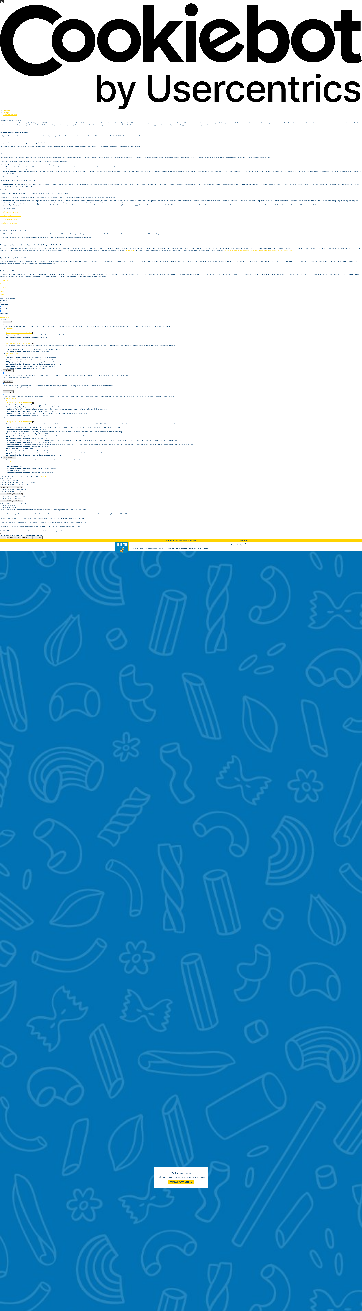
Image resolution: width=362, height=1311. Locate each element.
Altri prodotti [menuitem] (195, 548)
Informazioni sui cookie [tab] (11, 117)
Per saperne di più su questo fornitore (19, 333)
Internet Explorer (6, 280)
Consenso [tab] (6, 111)
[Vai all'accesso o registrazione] (237, 544)
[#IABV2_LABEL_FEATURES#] (11, 494)
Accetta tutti (37, 537)
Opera (2, 291)
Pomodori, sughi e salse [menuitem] (154, 548)
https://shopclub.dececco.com (10, 216)
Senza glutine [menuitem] (181, 548)
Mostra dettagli (5, 317)
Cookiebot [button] (9, 330)
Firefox (2, 284)
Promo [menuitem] (205, 548)
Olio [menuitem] (141, 548)
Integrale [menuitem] (170, 548)
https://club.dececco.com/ (9, 223)
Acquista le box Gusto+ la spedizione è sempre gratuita (181, 540)
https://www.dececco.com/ (9, 219)
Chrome (3, 287)
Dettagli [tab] (6, 113)
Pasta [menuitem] (135, 548)
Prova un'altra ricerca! (181, 1182)
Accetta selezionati (13, 537)
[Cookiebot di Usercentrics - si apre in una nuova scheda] (181, 56)
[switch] (0, 306)
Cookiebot (45, 476)
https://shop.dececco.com (9, 212)
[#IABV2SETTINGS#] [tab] (10, 115)
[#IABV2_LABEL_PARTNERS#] (11, 501)
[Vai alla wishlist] (242, 545)
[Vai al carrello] (246, 544)
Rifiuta (3, 537)
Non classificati (9, 457)
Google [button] (8, 340)
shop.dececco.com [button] (12, 354)
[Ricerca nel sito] (232, 545)
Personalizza (26, 537)
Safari (2, 295)
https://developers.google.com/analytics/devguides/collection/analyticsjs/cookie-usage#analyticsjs (258, 251)
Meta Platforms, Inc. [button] (13, 400)
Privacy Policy (130, 251)
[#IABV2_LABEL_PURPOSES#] (11, 487)
